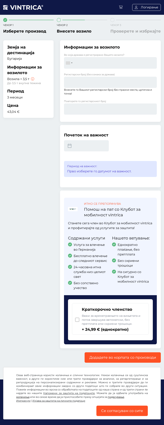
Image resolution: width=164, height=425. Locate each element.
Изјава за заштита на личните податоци (58, 400)
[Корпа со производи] (121, 7)
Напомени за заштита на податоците (69, 393)
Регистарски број (89, 74)
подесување (116, 396)
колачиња (22, 396)
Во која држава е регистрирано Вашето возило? (94, 54)
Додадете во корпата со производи (122, 357)
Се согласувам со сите (122, 411)
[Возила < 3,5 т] (32, 79)
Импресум (23, 400)
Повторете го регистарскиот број (85, 101)
